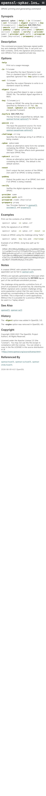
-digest (24, 23)
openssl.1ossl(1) (7, 362)
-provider (38, 32)
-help (20, 21)
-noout (15, 32)
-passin (6, 27)
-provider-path (17, 34)
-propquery (27, 36)
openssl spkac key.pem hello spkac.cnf (23, 239)
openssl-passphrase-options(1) (19, 130)
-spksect (39, 30)
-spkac (16, 30)
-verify (26, 32)
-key (41, 23)
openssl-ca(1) (27, 272)
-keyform (22, 25)
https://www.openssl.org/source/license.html (21, 352)
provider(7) (11, 207)
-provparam (39, 34)
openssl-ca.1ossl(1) (23, 362)
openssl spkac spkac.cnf (16, 223)
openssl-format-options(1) (17, 119)
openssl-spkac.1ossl (20, 3)
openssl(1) (32, 205)
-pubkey (6, 30)
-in (28, 21)
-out (4, 23)
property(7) (26, 207)
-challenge (23, 27)
